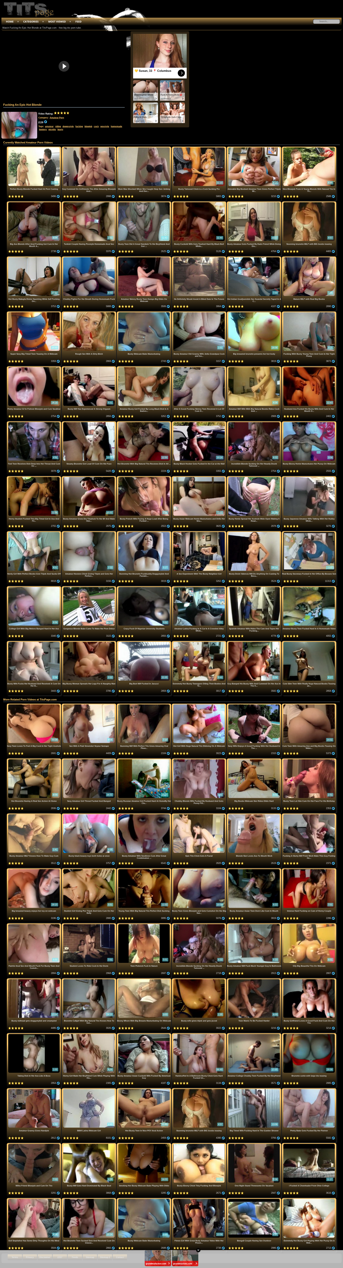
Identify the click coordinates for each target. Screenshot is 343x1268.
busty (60, 129)
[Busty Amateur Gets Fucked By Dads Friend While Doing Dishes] (254, 203)
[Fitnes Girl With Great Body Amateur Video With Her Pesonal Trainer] (199, 1199)
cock (96, 126)
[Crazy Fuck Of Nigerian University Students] (144, 587)
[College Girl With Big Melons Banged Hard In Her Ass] (34, 587)
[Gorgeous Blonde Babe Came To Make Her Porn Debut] (89, 587)
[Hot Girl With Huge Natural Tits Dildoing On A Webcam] (199, 705)
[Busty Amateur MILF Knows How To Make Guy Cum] (34, 815)
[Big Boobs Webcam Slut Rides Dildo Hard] (254, 760)
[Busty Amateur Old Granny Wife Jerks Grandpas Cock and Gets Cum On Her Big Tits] (199, 313)
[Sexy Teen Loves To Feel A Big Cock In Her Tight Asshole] (34, 705)
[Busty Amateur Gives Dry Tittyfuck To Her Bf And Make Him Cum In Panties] (89, 477)
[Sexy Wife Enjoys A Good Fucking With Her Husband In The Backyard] (254, 705)
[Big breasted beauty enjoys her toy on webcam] (34, 869)
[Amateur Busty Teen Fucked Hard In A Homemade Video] (309, 587)
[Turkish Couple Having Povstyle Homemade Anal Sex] (89, 203)
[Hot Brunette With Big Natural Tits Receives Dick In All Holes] (144, 422)
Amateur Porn (57, 117)
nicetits (52, 129)
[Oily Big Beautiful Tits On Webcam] (309, 924)
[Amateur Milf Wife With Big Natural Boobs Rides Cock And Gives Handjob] (254, 367)
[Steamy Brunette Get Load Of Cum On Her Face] (89, 422)
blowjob (88, 126)
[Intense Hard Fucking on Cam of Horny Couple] (309, 869)
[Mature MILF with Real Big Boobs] (309, 258)
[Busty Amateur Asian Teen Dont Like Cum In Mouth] (254, 869)
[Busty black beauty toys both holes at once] (89, 815)
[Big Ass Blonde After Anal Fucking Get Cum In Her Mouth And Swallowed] (34, 203)
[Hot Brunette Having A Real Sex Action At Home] (34, 760)
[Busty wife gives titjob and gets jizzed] (199, 979)
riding (58, 126)
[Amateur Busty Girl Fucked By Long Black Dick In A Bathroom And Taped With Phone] (144, 367)
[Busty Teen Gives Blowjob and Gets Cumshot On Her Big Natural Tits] (199, 869)
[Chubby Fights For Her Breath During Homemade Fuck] (89, 258)
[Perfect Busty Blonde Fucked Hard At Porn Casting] (34, 148)
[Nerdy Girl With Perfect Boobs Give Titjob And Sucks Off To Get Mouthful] (34, 532)
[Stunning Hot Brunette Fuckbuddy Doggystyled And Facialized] (144, 532)
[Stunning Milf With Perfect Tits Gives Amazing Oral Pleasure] (144, 705)
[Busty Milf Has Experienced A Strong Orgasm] (89, 367)
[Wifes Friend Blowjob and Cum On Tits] (34, 1144)
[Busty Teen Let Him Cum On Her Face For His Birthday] (309, 760)
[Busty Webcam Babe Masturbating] (144, 313)
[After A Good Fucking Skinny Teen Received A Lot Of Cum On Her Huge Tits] (199, 367)
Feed (78, 21)
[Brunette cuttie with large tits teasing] (309, 1034)
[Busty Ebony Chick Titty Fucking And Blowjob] (199, 1144)
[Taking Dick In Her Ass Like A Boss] (34, 1034)
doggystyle (68, 126)
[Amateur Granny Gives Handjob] (34, 1089)
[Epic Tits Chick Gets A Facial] (199, 815)
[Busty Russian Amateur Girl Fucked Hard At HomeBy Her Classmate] (144, 760)
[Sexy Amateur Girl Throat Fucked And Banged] (89, 760)
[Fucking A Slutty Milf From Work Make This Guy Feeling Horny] (309, 815)
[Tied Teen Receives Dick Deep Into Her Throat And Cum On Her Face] (34, 422)
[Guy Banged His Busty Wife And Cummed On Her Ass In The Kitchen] (254, 642)
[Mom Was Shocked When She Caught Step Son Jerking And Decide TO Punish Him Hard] (144, 148)
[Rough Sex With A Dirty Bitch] (89, 313)
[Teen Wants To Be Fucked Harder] (254, 979)
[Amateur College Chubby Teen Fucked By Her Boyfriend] (254, 1034)
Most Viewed (57, 21)
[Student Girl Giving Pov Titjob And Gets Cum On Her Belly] (89, 869)
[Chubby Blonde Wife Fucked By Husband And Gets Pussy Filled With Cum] (199, 760)
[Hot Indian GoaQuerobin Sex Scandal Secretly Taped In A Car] (254, 258)
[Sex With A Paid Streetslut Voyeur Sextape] (89, 705)
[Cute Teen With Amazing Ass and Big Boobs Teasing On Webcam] (309, 705)
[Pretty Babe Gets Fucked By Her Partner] (309, 1089)
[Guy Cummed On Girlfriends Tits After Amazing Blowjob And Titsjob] (89, 148)
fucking (79, 126)
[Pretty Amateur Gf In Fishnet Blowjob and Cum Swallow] (34, 367)
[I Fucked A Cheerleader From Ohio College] (309, 1144)
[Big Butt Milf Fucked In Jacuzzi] (144, 642)
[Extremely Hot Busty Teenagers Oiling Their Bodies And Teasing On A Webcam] (199, 642)
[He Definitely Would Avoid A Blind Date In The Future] (199, 258)
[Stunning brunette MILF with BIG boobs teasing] (309, 203)
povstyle (104, 126)
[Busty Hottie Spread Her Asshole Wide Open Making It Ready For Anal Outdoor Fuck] (254, 477)
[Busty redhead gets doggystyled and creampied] (34, 979)
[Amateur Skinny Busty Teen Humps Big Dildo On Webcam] (144, 258)
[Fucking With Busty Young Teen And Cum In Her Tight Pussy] (309, 313)
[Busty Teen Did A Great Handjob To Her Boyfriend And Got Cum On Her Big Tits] (144, 203)
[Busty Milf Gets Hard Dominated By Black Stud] (89, 1144)
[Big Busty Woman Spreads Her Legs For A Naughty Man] (89, 642)
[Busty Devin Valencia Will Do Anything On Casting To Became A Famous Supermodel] (254, 532)
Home (10, 21)
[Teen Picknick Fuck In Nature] (144, 924)
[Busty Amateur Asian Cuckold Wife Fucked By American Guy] (144, 1034)
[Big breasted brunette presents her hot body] (254, 313)
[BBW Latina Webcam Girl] (89, 1089)
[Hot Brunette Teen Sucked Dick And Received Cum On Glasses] (89, 1199)
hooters (43, 129)
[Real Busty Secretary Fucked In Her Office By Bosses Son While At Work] (309, 532)
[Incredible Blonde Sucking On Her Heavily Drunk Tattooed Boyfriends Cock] (254, 422)
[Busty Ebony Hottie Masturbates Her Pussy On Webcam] (309, 422)
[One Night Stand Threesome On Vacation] (254, 1144)
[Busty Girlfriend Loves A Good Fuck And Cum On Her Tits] (309, 979)
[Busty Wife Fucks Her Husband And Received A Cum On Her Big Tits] (34, 642)
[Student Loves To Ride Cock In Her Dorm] (89, 924)
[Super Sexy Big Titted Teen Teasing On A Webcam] (34, 313)
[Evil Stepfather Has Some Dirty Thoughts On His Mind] (34, 1199)
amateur (49, 126)
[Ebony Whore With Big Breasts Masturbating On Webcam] (144, 979)
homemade (116, 126)
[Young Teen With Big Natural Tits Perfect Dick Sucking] (144, 869)
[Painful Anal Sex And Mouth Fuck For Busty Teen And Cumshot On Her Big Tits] (34, 924)
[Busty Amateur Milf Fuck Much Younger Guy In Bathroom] (254, 924)
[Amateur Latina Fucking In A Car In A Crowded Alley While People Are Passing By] (199, 587)
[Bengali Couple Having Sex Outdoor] (254, 1199)
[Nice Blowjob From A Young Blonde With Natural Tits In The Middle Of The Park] (309, 148)
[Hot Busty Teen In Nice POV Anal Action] (144, 1089)
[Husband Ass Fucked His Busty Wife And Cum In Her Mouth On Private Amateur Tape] (309, 367)
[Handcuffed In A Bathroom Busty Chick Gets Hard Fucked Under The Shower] (199, 1034)
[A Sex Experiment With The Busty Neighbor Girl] (199, 532)
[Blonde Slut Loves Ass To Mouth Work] (254, 815)
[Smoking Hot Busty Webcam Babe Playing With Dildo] (144, 1144)
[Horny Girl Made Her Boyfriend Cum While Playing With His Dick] (89, 1034)
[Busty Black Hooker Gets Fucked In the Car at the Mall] (199, 422)
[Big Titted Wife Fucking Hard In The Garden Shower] (254, 1089)
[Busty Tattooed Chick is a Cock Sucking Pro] (199, 148)
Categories (31, 21)
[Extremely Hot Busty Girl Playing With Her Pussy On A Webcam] (309, 1199)
